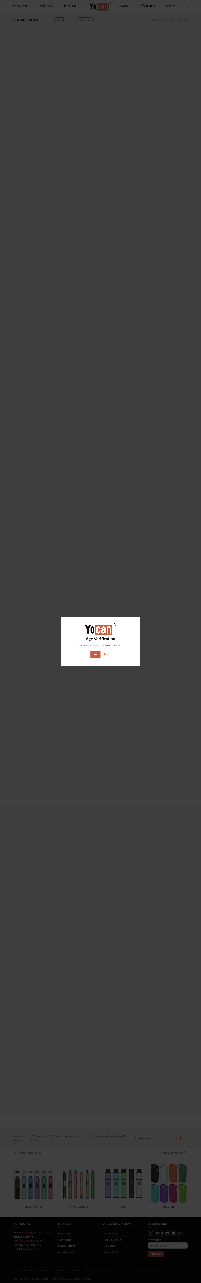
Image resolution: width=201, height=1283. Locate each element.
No (106, 654)
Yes (95, 654)
